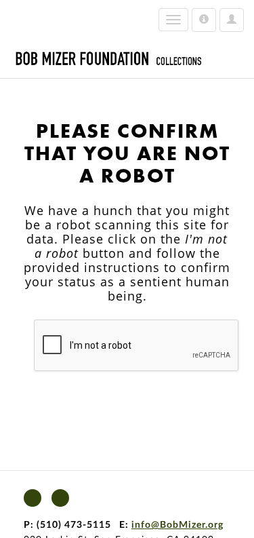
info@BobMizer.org (177, 525)
